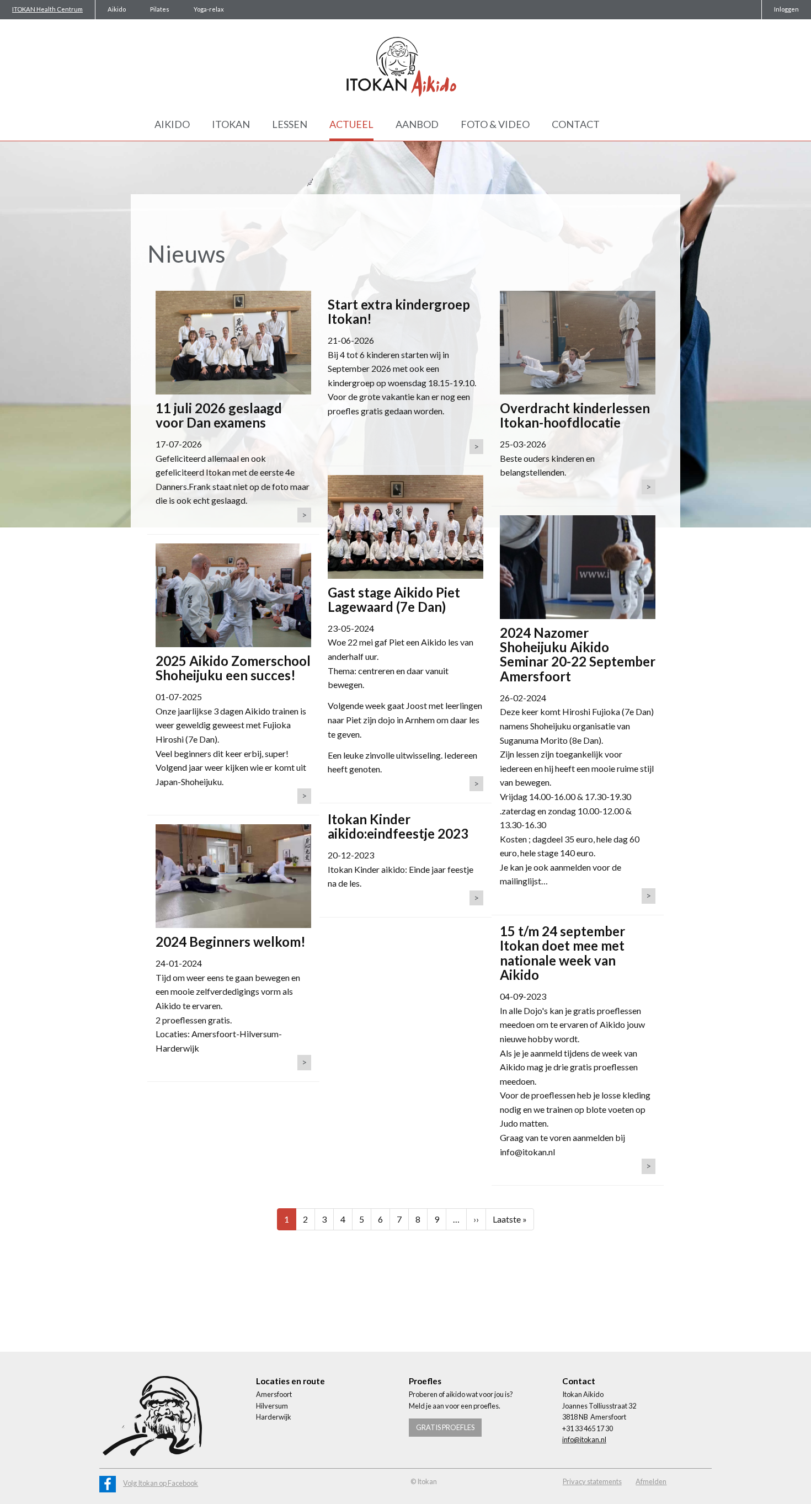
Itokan (231, 124)
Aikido (117, 9)
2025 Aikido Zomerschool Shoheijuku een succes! (233, 668)
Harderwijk (273, 1416)
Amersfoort (274, 1394)
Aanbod (417, 124)
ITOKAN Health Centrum (47, 9)
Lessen (289, 124)
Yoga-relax (209, 9)
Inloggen (786, 9)
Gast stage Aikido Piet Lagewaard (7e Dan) (394, 599)
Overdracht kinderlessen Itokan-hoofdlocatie (575, 415)
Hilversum (272, 1405)
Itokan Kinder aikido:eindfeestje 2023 (398, 826)
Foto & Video (495, 124)
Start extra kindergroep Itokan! (399, 311)
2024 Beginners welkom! (231, 942)
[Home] (405, 67)
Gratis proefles (445, 1427)
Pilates (159, 9)
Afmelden (651, 1481)
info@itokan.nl (584, 1439)
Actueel (351, 124)
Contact (576, 124)
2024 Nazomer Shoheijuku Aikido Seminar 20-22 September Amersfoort (577, 654)
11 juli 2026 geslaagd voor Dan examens (219, 415)
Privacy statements (592, 1481)
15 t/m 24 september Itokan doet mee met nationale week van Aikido (562, 953)
